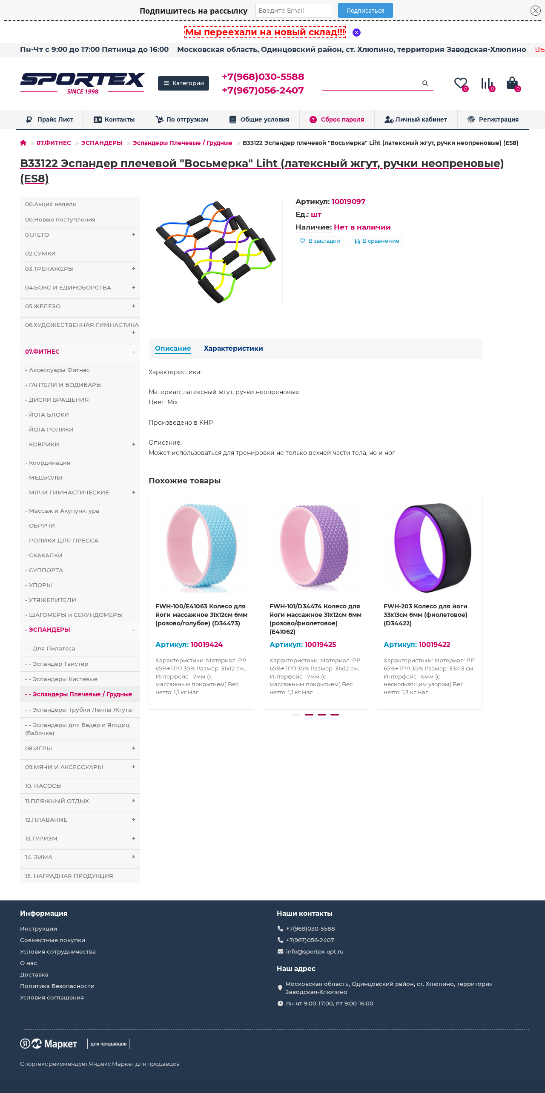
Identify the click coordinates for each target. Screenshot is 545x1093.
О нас (28, 963)
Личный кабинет (421, 119)
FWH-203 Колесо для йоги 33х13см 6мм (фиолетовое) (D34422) (426, 614)
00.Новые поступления (60, 219)
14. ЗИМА (80, 857)
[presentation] (149, 600)
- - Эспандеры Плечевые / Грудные (78, 694)
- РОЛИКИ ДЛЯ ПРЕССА (61, 540)
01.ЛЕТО (80, 234)
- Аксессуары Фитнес (57, 369)
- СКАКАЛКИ (44, 555)
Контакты (120, 119)
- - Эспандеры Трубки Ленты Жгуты (79, 709)
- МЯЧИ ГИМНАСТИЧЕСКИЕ (80, 492)
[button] (296, 714)
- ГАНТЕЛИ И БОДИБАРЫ (63, 384)
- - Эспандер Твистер (56, 663)
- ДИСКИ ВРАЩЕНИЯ (57, 399)
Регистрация (499, 119)
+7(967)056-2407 (263, 90)
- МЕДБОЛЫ (43, 477)
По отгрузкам (187, 119)
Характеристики (233, 348)
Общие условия (265, 119)
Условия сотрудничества (58, 951)
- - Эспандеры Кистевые (61, 679)
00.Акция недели (51, 204)
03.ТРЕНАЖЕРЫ (80, 268)
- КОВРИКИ (80, 444)
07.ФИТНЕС (54, 142)
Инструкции (38, 928)
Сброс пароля (342, 119)
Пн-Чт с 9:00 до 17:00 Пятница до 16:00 (94, 49)
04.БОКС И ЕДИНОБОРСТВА (80, 287)
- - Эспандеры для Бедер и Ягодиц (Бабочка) (77, 728)
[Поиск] (425, 83)
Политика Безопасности (57, 985)
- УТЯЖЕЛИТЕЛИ (50, 599)
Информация (44, 913)
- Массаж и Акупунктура (62, 510)
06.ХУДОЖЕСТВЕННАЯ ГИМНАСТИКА (82, 328)
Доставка (34, 974)
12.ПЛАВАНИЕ (80, 819)
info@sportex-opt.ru (315, 951)
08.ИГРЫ (80, 748)
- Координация (47, 462)
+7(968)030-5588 (263, 76)
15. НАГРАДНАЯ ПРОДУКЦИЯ (69, 875)
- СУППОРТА (44, 570)
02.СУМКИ (40, 253)
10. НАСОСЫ (43, 785)
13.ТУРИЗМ (80, 838)
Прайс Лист (55, 119)
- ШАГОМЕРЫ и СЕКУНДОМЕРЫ (74, 614)
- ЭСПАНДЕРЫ (80, 629)
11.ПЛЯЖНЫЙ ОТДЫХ (80, 801)
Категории (188, 82)
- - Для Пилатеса (50, 648)
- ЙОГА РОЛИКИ (49, 429)
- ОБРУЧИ (40, 525)
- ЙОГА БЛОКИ (47, 414)
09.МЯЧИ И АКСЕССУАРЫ (80, 767)
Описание (173, 348)
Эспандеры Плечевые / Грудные (182, 142)
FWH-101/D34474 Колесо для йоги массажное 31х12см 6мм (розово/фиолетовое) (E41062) (315, 619)
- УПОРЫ (38, 585)
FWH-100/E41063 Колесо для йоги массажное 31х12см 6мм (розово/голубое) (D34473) (201, 614)
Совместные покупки (52, 940)
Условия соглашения (52, 997)
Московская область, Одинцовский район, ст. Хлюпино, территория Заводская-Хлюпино (351, 49)
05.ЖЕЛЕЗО (80, 306)
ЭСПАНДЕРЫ (102, 142)
